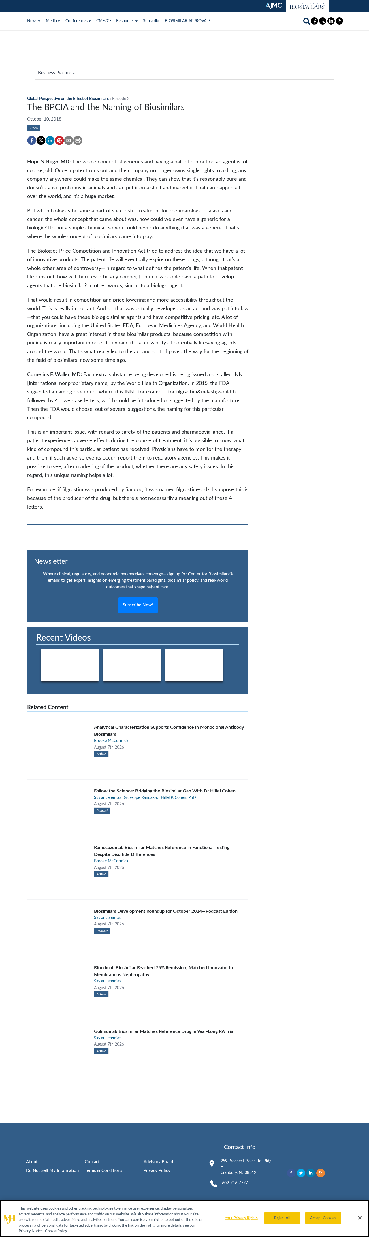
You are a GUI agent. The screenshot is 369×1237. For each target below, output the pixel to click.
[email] (68, 140)
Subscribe (151, 21)
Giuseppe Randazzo (141, 798)
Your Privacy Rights (241, 1218)
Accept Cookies (323, 1218)
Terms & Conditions (103, 1170)
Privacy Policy (157, 1170)
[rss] (320, 1173)
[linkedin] (50, 140)
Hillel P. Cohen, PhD (178, 798)
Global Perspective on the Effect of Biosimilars (68, 99)
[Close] (359, 1218)
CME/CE (104, 21)
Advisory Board (158, 1162)
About (31, 1162)
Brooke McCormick (111, 741)
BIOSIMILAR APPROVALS (188, 21)
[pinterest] (59, 140)
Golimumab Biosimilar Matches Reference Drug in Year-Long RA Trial (164, 1031)
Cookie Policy (56, 1231)
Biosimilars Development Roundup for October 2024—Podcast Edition (166, 911)
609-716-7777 (235, 1183)
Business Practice (54, 73)
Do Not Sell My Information (52, 1170)
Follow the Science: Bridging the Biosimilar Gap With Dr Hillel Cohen (165, 791)
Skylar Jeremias (107, 798)
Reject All (282, 1218)
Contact (92, 1162)
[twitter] (41, 140)
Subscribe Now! (138, 605)
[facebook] (31, 140)
